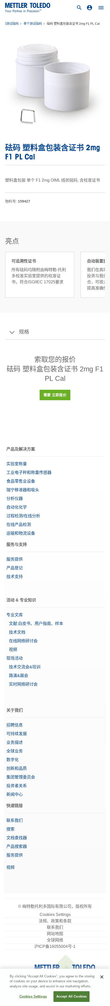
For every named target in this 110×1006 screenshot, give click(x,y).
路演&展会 (18, 675)
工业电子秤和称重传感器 (28, 472)
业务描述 (14, 742)
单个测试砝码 (33, 24)
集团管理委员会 (20, 777)
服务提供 (14, 559)
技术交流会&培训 (24, 667)
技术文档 (17, 632)
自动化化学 (16, 507)
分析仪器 (14, 498)
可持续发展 (16, 734)
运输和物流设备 (20, 533)
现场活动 (14, 658)
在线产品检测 (18, 524)
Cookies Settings (55, 914)
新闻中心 (14, 794)
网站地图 (55, 934)
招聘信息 (14, 725)
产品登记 (14, 568)
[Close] (101, 977)
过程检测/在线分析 (23, 516)
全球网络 (55, 940)
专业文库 (14, 615)
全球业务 (14, 751)
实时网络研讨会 (23, 684)
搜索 (10, 829)
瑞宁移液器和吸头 (22, 490)
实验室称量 (16, 464)
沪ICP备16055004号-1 (54, 946)
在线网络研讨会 (23, 641)
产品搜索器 (16, 846)
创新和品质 (16, 768)
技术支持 (14, 576)
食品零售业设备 (20, 481)
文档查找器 (16, 838)
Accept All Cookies (71, 996)
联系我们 (14, 820)
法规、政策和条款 (55, 921)
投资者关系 (16, 786)
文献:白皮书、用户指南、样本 (36, 623)
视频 (13, 649)
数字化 (12, 760)
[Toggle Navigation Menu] (101, 7)
